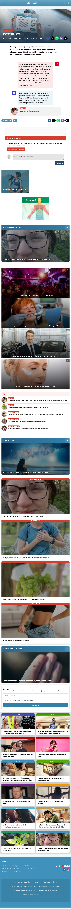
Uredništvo (28, 882)
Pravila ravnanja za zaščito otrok (25, 890)
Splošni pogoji (54, 886)
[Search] (59, 3)
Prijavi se (59, 163)
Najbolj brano (7, 394)
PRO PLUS (36, 882)
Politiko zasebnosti (28, 700)
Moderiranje (46, 882)
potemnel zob (6, 120)
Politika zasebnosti (40, 886)
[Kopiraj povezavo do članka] (66, 38)
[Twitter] (52, 38)
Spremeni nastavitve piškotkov (22, 886)
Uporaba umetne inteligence (48, 890)
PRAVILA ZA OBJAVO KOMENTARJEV (16, 149)
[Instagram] (64, 3)
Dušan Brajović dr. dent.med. (13, 38)
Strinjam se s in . (19, 700)
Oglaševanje (18, 882)
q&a (15, 120)
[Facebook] (68, 3)
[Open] (3, 3)
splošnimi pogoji (16, 700)
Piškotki (54, 882)
